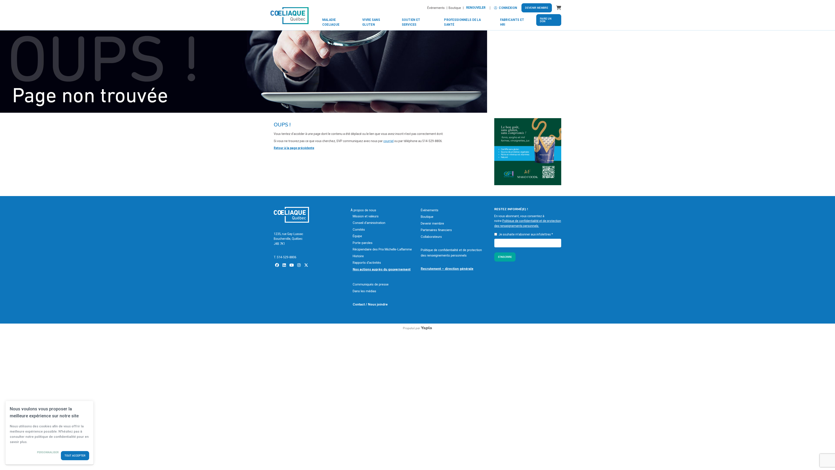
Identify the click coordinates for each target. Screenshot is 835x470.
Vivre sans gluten (371, 22)
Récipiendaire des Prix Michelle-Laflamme (382, 249)
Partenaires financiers (436, 230)
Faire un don (545, 20)
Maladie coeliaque (331, 22)
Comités (359, 230)
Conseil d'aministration (369, 223)
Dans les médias (364, 291)
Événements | (438, 8)
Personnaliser (48, 452)
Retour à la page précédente (294, 148)
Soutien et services (411, 22)
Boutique (427, 217)
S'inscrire (505, 256)
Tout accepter (75, 455)
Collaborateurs (431, 237)
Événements (429, 210)
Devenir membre (536, 7)
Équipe (357, 236)
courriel (388, 141)
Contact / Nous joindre (370, 304)
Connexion (508, 8)
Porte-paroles (362, 243)
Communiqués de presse (371, 284)
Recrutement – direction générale (447, 269)
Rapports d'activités (367, 263)
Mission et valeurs (366, 216)
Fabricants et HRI (512, 22)
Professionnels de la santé (462, 22)
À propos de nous (363, 210)
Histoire (358, 256)
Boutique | (456, 8)
